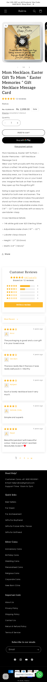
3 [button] (24, 458)
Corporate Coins (12, 579)
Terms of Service (12, 633)
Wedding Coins (12, 561)
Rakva (26, 680)
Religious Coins (12, 573)
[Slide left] (17, 67)
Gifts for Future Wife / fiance (18, 526)
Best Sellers (10, 502)
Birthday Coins (12, 555)
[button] (5, 11)
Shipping (5, 113)
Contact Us (10, 620)
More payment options (23, 146)
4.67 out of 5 (30, 278)
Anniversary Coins (13, 549)
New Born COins (12, 585)
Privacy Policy (11, 608)
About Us (9, 602)
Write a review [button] (23, 305)
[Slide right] (29, 67)
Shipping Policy (12, 614)
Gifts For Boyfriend (14, 520)
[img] (10, 329)
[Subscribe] (38, 649)
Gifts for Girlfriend (13, 532)
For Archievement (13, 514)
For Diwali (9, 508)
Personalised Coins (14, 567)
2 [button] (20, 458)
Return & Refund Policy (15, 626)
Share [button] (7, 254)
